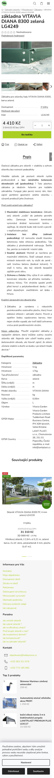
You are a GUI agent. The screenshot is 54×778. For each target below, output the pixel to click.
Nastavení (26, 762)
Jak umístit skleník (12, 620)
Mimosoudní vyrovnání (14, 595)
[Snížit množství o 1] (35, 125)
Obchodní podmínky (12, 599)
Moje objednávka (11, 575)
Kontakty (7, 571)
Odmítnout (13, 771)
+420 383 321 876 (19, 661)
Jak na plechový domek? (14, 634)
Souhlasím (38, 771)
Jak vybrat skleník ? (12, 624)
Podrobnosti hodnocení (12, 35)
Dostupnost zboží (11, 579)
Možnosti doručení (10, 111)
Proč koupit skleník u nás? (15, 631)
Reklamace (8, 587)
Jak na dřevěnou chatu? (14, 627)
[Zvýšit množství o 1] (49, 125)
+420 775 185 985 (19, 667)
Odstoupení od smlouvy (14, 591)
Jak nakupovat (9, 608)
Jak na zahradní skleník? (14, 642)
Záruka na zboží (10, 583)
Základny (37, 362)
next (51, 491)
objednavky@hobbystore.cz (23, 655)
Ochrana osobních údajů (14, 604)
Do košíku (27, 134)
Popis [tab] (27, 157)
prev (3, 491)
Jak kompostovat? (11, 638)
